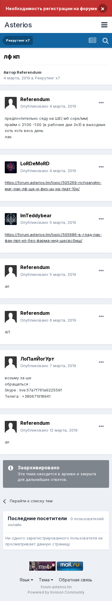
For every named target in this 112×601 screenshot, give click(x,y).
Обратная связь (75, 579)
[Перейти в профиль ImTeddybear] (11, 219)
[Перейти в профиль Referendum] (11, 103)
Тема (45, 579)
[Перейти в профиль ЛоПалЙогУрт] (11, 362)
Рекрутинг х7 (47, 77)
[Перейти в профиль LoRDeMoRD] (11, 167)
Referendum (29, 72)
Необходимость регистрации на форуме (51, 8)
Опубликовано (48, 106)
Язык (25, 579)
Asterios (18, 25)
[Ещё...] (101, 102)
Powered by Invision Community (56, 592)
